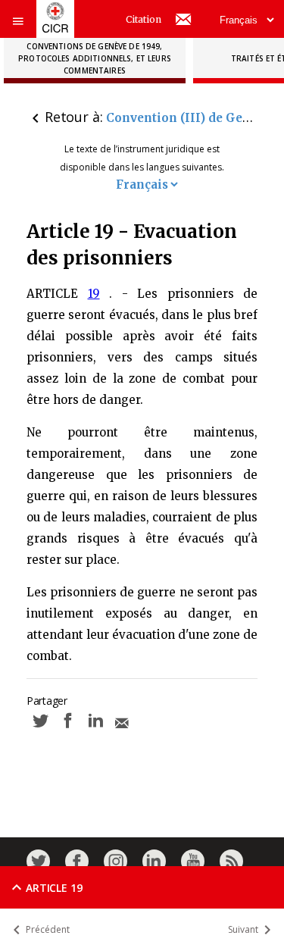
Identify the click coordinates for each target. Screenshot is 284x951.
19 (94, 293)
